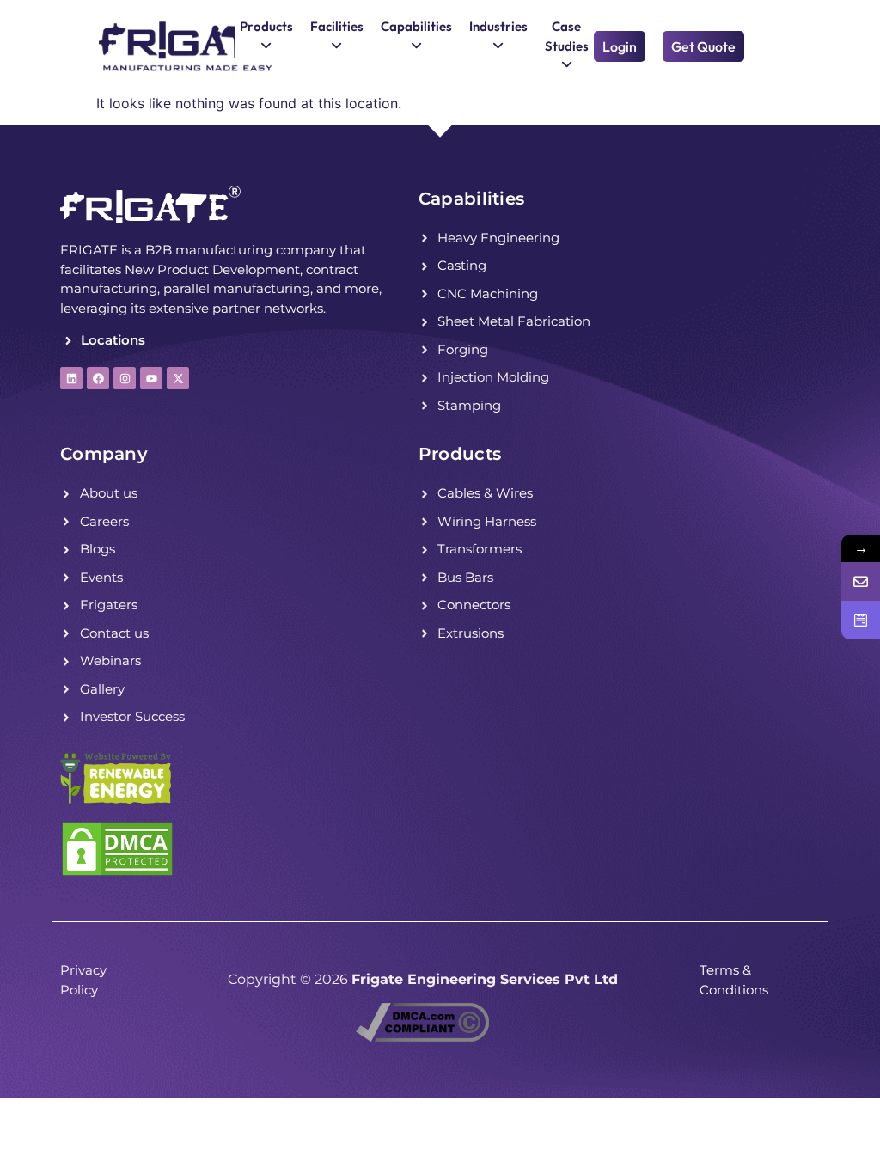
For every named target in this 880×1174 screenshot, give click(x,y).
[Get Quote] (860, 620)
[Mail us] (860, 581)
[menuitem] (266, 36)
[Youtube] (151, 378)
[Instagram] (124, 378)
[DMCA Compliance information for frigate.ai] (422, 1036)
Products (460, 453)
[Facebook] (98, 378)
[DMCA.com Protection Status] (117, 872)
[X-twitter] (178, 378)
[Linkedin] (71, 378)
